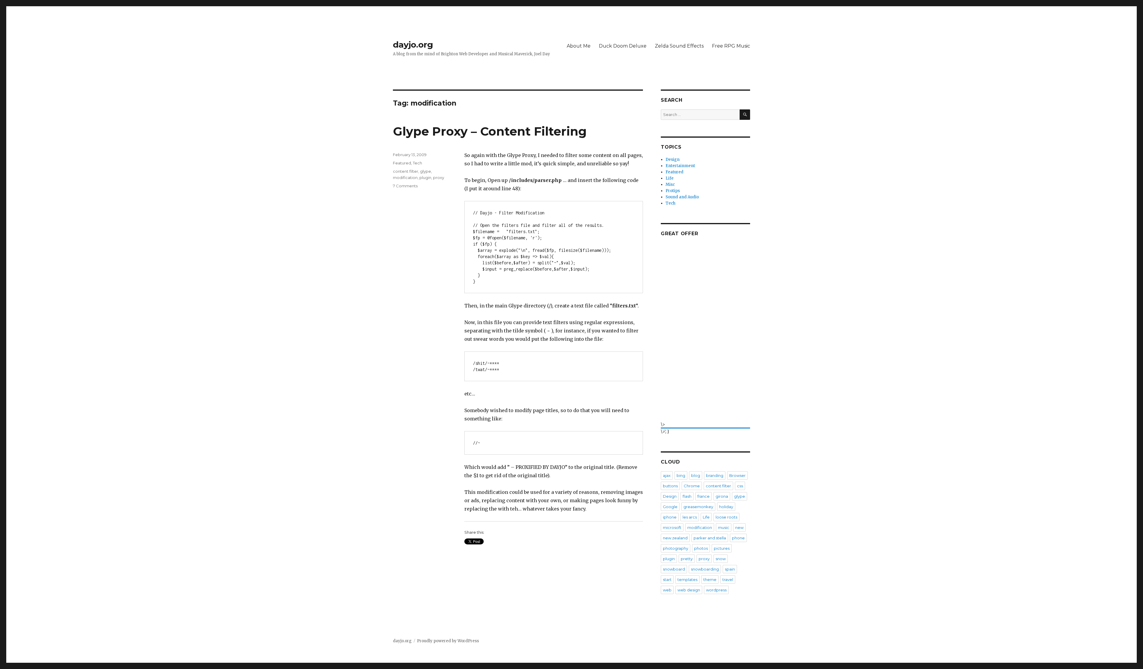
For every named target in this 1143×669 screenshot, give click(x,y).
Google (670, 506)
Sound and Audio (682, 197)
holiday (726, 506)
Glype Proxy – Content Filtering (490, 131)
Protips (673, 190)
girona (722, 496)
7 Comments (405, 185)
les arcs (690, 517)
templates (687, 579)
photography (675, 548)
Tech (417, 163)
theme (709, 579)
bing (681, 475)
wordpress (716, 590)
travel (727, 579)
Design (673, 159)
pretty (687, 558)
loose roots (726, 517)
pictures (722, 548)
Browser (737, 475)
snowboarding (705, 569)
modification (405, 177)
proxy (438, 177)
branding (714, 475)
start (667, 579)
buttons (670, 485)
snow (721, 558)
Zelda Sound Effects (679, 46)
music (723, 527)
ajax (667, 475)
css (740, 485)
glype (425, 171)
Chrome (692, 485)
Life (670, 178)
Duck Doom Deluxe (623, 46)
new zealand (675, 537)
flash (687, 496)
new (739, 527)
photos (701, 548)
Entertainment (680, 165)
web (667, 590)
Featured (402, 163)
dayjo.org (413, 45)
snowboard (674, 569)
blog (695, 475)
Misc (670, 184)
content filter (405, 171)
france (703, 496)
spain (730, 569)
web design (688, 590)
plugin (425, 177)
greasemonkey (698, 506)
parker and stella (710, 537)
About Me (579, 46)
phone (738, 537)
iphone (670, 517)
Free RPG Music (731, 46)
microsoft (672, 527)
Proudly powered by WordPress (448, 640)
